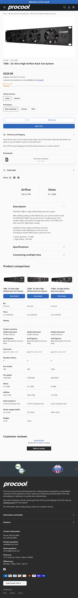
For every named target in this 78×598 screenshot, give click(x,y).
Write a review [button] (39, 448)
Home (5, 14)
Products (12, 593)
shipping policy (9, 503)
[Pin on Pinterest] (18, 178)
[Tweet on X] (10, 178)
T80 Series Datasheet (41, 159)
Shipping (6, 77)
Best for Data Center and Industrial (18, 14)
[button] (73, 7)
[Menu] (4, 7)
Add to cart (52, 120)
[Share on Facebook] (14, 178)
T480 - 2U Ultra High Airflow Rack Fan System (43, 14)
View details (14, 296)
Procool (5, 60)
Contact (20, 593)
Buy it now (39, 126)
